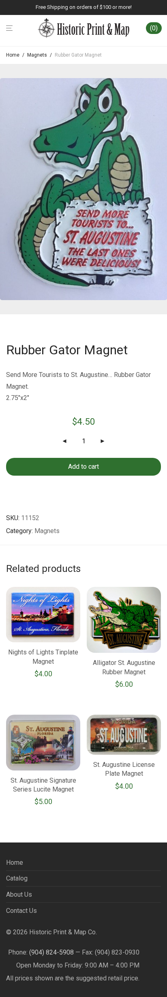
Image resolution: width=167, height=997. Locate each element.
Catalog (17, 878)
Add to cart (83, 466)
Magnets (37, 55)
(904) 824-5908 (51, 952)
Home (12, 55)
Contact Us (21, 910)
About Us (19, 894)
